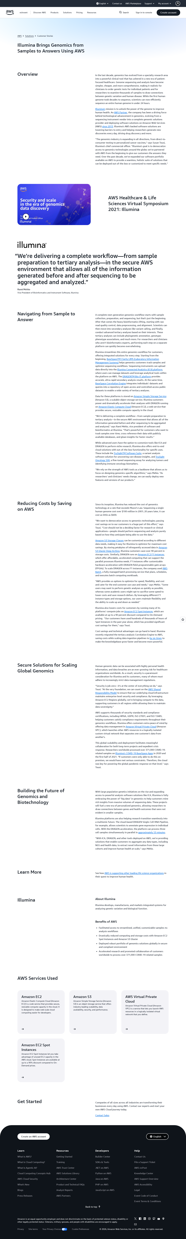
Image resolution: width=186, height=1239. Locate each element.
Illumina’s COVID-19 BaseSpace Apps (134, 753)
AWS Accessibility (143, 1184)
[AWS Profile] (178, 3)
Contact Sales (102, 1115)
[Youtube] (159, 1219)
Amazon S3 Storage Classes (109, 540)
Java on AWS (101, 1178)
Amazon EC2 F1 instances (151, 554)
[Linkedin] (145, 1219)
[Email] (135, 1224)
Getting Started (64, 1156)
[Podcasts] (163, 1219)
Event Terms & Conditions (147, 1201)
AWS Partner (120, 112)
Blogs (20, 1190)
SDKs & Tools (102, 1162)
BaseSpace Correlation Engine (110, 383)
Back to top (91, 1206)
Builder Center (102, 1156)
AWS (19, 36)
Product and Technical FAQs (70, 1184)
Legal (137, 1190)
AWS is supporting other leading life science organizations (134, 873)
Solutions (29, 36)
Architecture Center (66, 1178)
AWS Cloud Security (27, 1178)
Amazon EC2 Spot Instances (138, 611)
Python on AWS (103, 1173)
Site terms (33, 1229)
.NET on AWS (102, 1167)
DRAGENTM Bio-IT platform (136, 376)
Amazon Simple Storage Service (150, 396)
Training (60, 1162)
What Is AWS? (24, 1156)
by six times (156, 638)
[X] (135, 1219)
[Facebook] (140, 1219)
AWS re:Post (140, 1167)
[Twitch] (154, 1219)
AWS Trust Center (65, 1167)
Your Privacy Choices (51, 1229)
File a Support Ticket (144, 1162)
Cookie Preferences (80, 1229)
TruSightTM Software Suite (127, 453)
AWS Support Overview (146, 1178)
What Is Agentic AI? (27, 1167)
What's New (23, 1184)
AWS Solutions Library (67, 1173)
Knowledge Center (143, 1173)
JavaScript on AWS (104, 1190)
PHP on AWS (101, 1184)
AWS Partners (63, 1195)
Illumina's (100, 108)
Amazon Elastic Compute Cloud (115, 406)
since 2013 (107, 126)
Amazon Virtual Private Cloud (141, 726)
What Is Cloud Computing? (31, 1162)
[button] (39, 12)
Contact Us (139, 1156)
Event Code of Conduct (146, 1195)
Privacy (20, 1229)
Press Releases (24, 1195)
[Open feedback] (182, 619)
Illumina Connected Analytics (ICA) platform (139, 369)
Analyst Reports (64, 1190)
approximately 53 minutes (151, 832)
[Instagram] (149, 1219)
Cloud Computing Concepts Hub (33, 1173)
